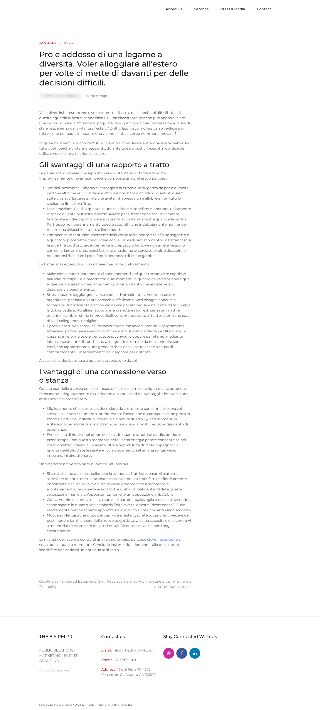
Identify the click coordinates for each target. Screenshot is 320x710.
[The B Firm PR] (181, 653)
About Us (174, 9)
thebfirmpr (99, 96)
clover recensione (162, 539)
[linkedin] (194, 653)
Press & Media (232, 9)
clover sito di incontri (60, 96)
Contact (264, 9)
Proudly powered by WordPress (66, 704)
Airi (110, 704)
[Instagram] (168, 653)
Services (201, 9)
